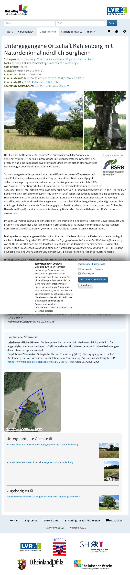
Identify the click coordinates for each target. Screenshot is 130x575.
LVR (62, 528)
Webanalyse (88, 273)
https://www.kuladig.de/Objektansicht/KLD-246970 (37, 362)
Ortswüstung (28, 59)
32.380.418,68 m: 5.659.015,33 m (41, 82)
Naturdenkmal (86, 59)
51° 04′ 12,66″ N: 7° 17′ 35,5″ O (43, 78)
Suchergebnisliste (71, 32)
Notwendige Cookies (92, 269)
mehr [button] (90, 32)
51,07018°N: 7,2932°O (72, 78)
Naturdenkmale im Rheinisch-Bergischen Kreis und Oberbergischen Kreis (43, 496)
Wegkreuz (71, 59)
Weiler (40, 59)
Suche (112, 23)
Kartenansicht (26, 32)
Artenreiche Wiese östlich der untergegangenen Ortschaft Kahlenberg (42, 444)
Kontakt (14, 520)
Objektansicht (48, 32)
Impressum (31, 520)
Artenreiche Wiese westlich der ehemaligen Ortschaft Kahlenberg (40, 462)
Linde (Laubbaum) (54, 59)
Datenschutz (51, 520)
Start (10, 32)
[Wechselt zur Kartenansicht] (65, 402)
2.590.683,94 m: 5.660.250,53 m (52, 86)
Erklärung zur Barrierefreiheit (82, 520)
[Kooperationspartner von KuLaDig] (114, 167)
